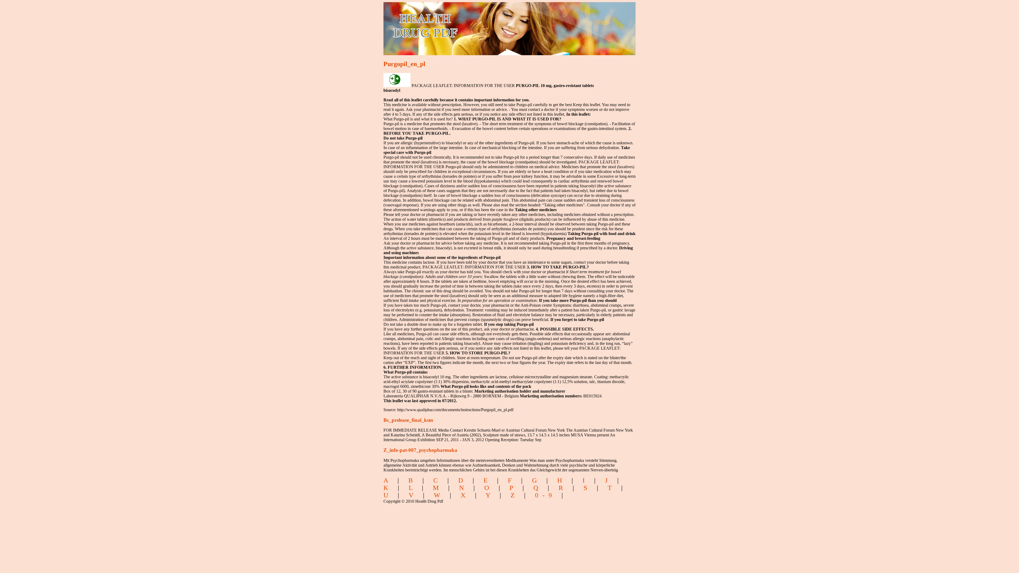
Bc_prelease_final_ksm (408, 420)
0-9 (545, 495)
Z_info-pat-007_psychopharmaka (420, 450)
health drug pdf (455, 25)
